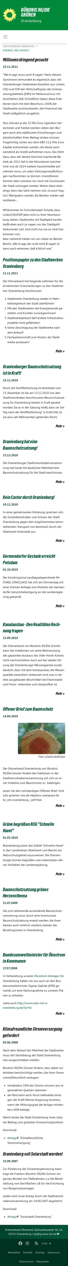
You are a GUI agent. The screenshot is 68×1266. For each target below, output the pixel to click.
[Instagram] (27, 1243)
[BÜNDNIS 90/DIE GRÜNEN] (9, 15)
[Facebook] (20, 1243)
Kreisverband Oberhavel (19, 46)
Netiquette (42, 1261)
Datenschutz (26, 1261)
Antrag (11, 1138)
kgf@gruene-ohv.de (44, 1234)
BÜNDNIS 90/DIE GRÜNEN (35, 12)
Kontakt (27, 1252)
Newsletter (14, 1252)
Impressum (54, 1252)
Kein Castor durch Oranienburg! (29, 497)
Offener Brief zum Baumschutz (28, 709)
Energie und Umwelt (16, 50)
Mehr (59, 351)
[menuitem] (14, 1252)
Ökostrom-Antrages (47, 976)
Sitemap (40, 1252)
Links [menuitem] (45, 1243)
